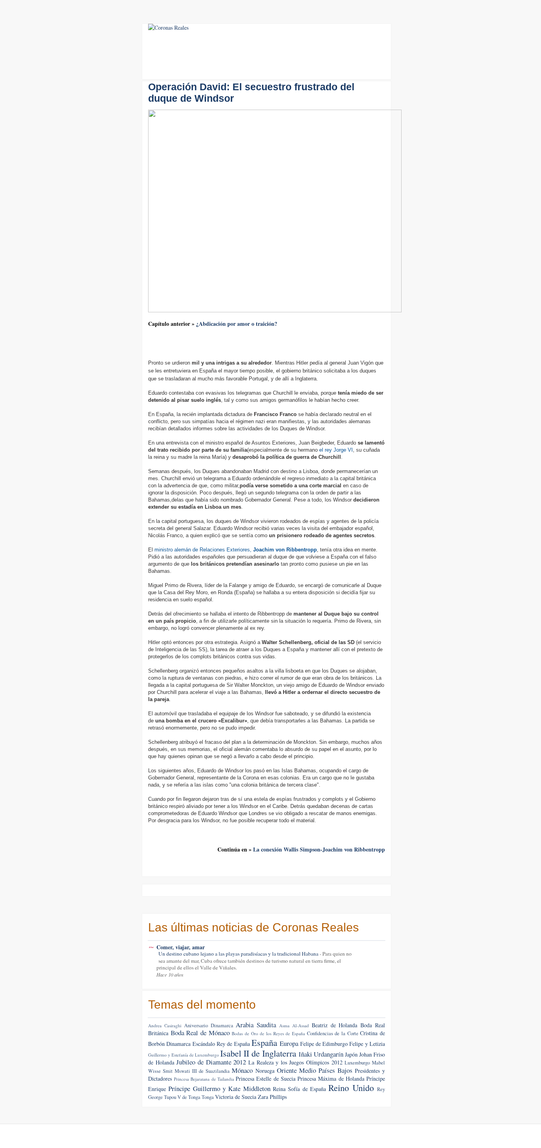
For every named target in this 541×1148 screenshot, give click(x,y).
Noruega (264, 1070)
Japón (351, 1054)
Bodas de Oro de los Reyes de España (268, 1033)
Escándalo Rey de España (221, 1043)
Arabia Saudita (256, 1024)
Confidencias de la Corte (332, 1033)
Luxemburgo (357, 1062)
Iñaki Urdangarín (321, 1054)
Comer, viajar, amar (180, 947)
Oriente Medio (296, 1070)
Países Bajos (335, 1070)
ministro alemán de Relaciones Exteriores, (235, 550)
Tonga (208, 1097)
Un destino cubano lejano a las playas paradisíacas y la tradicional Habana (239, 953)
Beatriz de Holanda (335, 1025)
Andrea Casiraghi (164, 1025)
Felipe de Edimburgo (324, 1043)
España (264, 1042)
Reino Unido (350, 1087)
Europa (289, 1043)
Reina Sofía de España (299, 1089)
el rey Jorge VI (336, 450)
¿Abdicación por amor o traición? (236, 323)
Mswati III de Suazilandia (202, 1071)
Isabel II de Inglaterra (258, 1053)
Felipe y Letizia (367, 1043)
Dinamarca (178, 1043)
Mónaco (242, 1070)
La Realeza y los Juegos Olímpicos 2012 (295, 1062)
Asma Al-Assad (294, 1025)
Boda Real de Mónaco (200, 1032)
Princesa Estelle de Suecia (265, 1078)
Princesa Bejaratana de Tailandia (204, 1079)
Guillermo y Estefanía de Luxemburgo (183, 1055)
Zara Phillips (272, 1096)
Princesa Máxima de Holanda (330, 1078)
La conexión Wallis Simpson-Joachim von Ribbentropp (319, 849)
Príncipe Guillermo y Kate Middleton (219, 1088)
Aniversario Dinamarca (208, 1025)
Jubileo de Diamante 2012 (211, 1061)
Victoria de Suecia (235, 1096)
